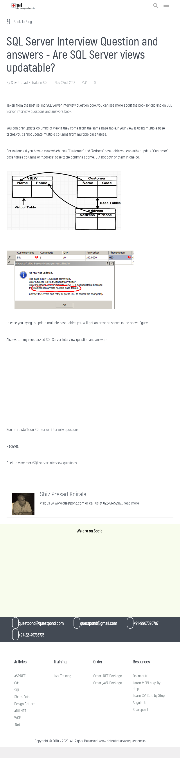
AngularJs (139, 702)
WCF (17, 717)
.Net (17, 724)
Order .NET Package (107, 676)
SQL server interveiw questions (56, 429)
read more (131, 503)
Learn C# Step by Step (149, 695)
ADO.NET (20, 711)
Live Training (62, 676)
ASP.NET (19, 676)
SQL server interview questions (55, 463)
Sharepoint (140, 709)
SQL (45, 82)
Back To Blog (22, 21)
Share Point (22, 696)
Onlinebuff (140, 676)
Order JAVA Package (107, 683)
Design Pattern (24, 704)
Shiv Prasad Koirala (25, 82)
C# (16, 683)
